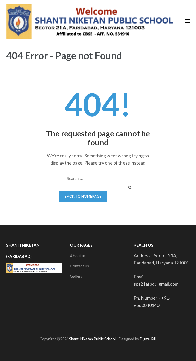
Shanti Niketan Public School (92, 339)
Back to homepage (83, 196)
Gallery (76, 276)
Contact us (79, 265)
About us (78, 255)
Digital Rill (148, 339)
